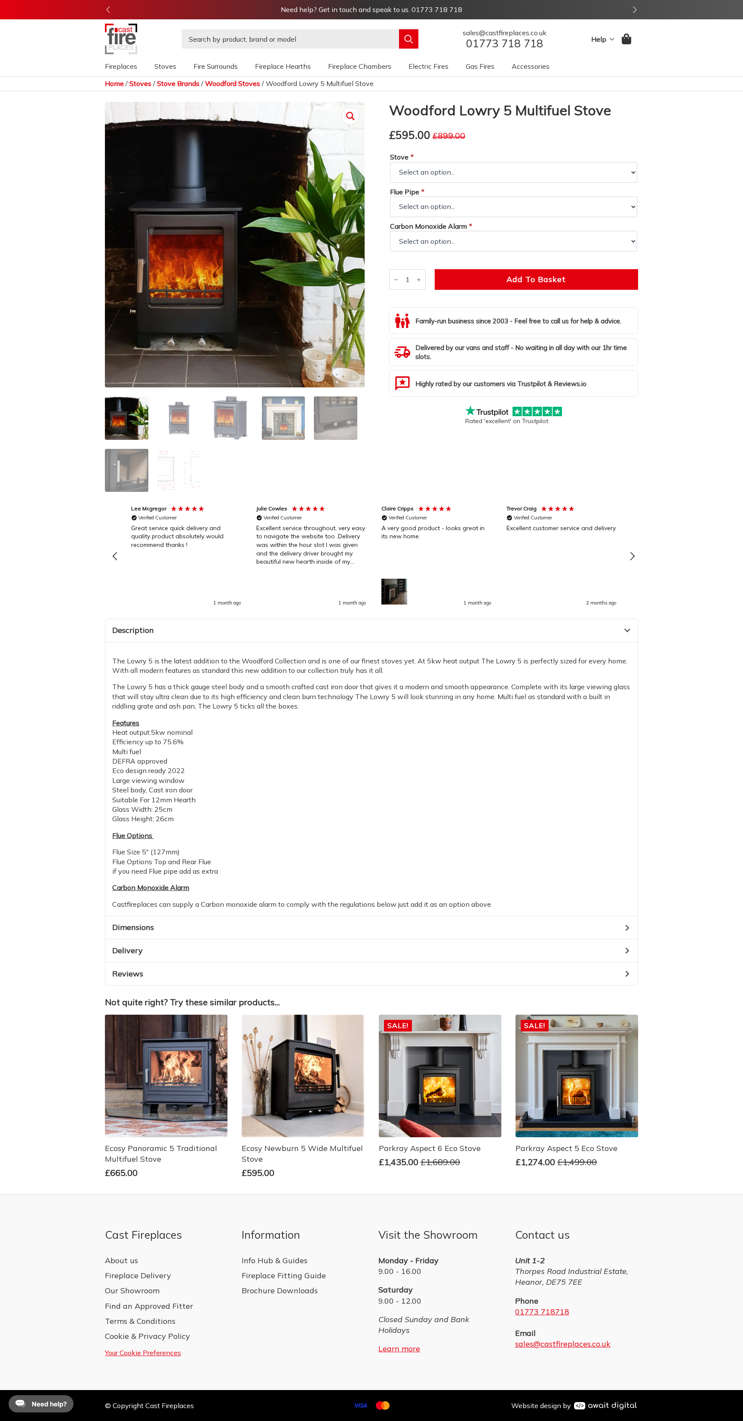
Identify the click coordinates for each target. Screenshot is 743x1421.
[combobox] (290, 39)
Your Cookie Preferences (143, 1352)
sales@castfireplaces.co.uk (563, 1344)
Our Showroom (132, 1290)
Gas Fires (480, 66)
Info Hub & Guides (274, 1260)
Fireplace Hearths (283, 66)
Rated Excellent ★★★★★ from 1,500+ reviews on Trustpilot (371, 9)
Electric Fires (428, 66)
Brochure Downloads (280, 1290)
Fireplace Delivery (138, 1275)
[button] (108, 9)
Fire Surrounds (215, 66)
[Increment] (419, 280)
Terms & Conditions (140, 1321)
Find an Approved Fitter (149, 1306)
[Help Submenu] (610, 39)
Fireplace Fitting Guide (284, 1275)
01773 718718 (542, 1312)
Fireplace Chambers (359, 66)
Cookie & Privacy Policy (147, 1336)
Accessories (531, 66)
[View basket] (627, 39)
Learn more (399, 1348)
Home (114, 83)
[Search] (408, 39)
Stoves (165, 66)
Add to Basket (536, 279)
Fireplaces (121, 66)
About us (121, 1260)
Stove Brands (178, 83)
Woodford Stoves (232, 83)
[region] (373, 556)
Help (598, 39)
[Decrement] (396, 280)
